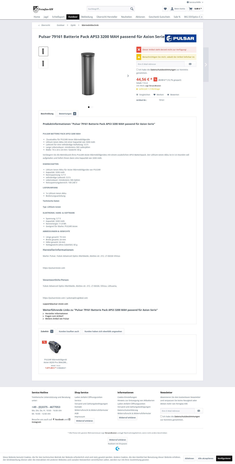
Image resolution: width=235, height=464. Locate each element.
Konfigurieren (224, 458)
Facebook (59, 419)
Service (78, 400)
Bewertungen (67, 113)
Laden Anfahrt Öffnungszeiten (88, 397)
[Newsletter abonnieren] (198, 411)
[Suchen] (132, 9)
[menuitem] (111, 9)
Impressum (80, 416)
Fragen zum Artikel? (54, 316)
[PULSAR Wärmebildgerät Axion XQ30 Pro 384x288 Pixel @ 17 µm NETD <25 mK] (55, 347)
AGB (76, 413)
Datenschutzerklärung (128, 410)
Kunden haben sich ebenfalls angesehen (103, 331)
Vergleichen (144, 94)
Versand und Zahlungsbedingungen (91, 403)
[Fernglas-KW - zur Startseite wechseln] (43, 9)
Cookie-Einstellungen (127, 397)
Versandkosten (111, 433)
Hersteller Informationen (56, 313)
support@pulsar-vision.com (55, 304)
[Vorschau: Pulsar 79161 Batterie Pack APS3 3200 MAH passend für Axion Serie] (43, 51)
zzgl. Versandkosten (153, 86)
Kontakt (78, 407)
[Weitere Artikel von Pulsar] (180, 39)
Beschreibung (47, 113)
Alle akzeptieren (205, 458)
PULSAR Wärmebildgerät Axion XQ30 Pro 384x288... (56, 361)
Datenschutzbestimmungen (163, 69)
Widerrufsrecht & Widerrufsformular (91, 410)
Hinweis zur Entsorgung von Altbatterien (136, 400)
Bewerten (174, 94)
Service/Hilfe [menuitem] (195, 2)
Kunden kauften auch (69, 331)
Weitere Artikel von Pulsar (57, 318)
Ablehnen (189, 458)
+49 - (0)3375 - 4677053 (46, 407)
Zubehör (46, 331)
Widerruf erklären (84, 420)
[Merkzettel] (165, 9)
